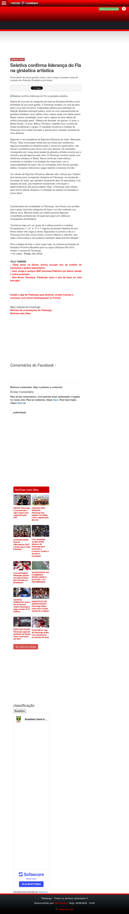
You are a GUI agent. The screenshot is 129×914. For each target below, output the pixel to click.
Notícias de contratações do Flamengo (31, 310)
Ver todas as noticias (25, 646)
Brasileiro (20, 710)
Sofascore (43, 892)
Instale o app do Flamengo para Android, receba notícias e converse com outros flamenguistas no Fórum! (41, 296)
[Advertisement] (65, 33)
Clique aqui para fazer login (112, 9)
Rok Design (61, 903)
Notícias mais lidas (20, 313)
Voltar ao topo (66, 909)
